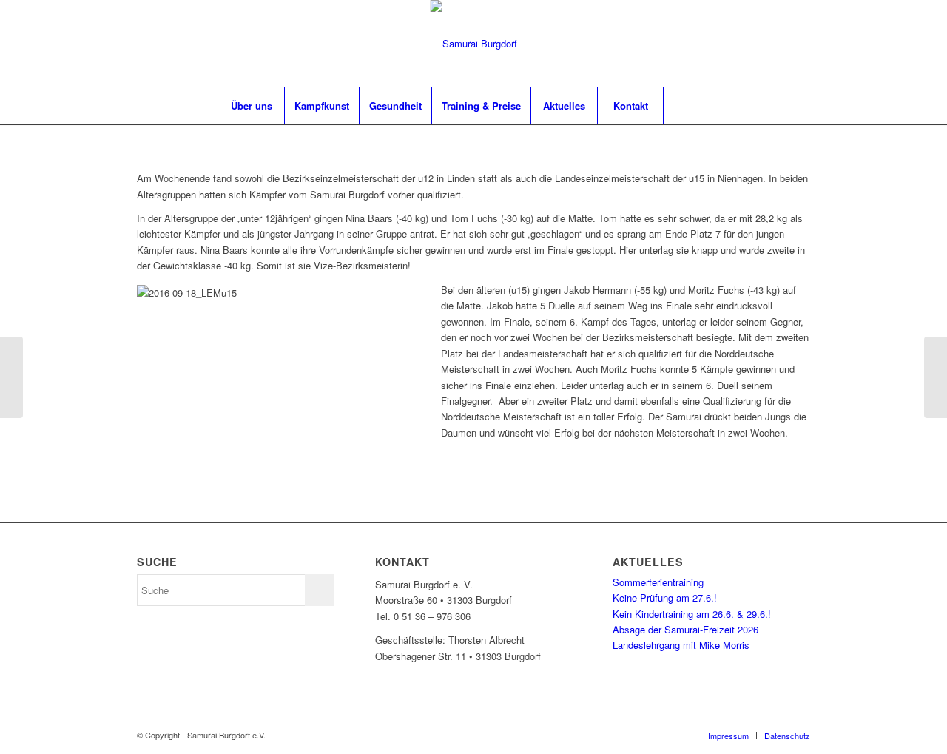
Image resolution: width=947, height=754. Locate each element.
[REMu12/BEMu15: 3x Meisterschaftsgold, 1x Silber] (11, 377)
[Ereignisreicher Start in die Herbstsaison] (935, 377)
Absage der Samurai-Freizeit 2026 (685, 629)
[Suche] (696, 105)
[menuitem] (251, 105)
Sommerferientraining (658, 582)
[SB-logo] (474, 43)
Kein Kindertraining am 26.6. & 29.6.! (692, 614)
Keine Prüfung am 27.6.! (665, 597)
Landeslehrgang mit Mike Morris (681, 645)
